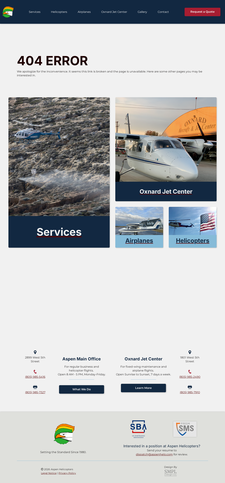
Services (34, 12)
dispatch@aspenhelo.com (154, 454)
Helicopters (59, 12)
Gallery (142, 12)
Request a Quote (202, 11)
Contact (163, 12)
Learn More (143, 388)
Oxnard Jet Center (114, 12)
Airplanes (84, 12)
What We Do (81, 389)
